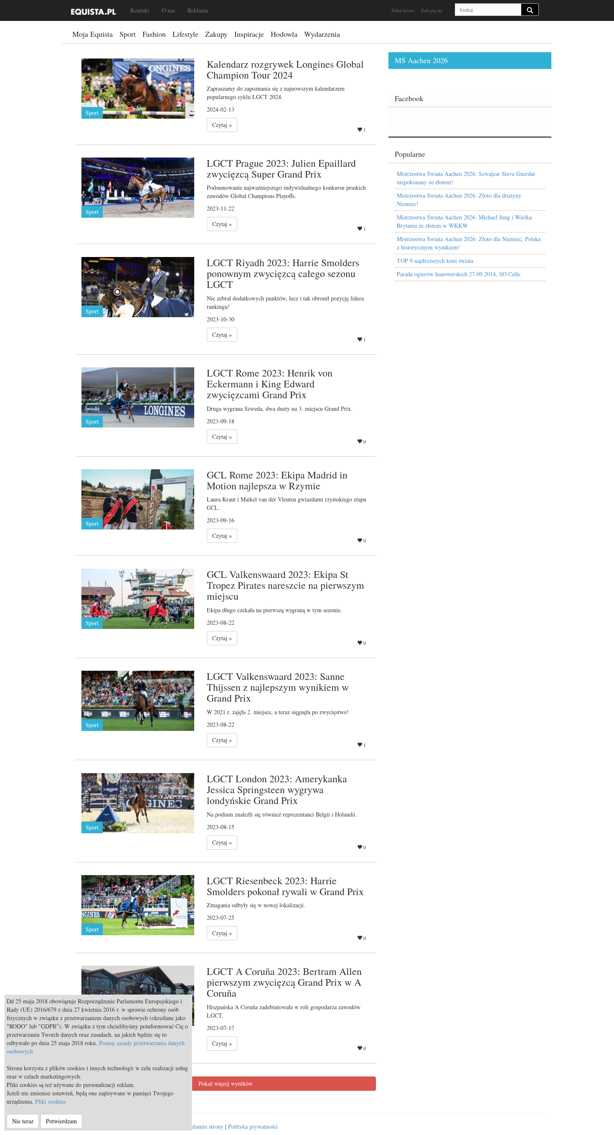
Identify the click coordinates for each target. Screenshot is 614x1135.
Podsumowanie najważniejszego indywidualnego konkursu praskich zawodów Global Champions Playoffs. (286, 191)
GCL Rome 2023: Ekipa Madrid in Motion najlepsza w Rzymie (277, 480)
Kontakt (139, 10)
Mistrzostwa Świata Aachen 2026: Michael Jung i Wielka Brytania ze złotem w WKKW (464, 221)
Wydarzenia (322, 34)
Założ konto (403, 10)
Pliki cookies (50, 1101)
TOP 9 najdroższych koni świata (435, 261)
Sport (127, 34)
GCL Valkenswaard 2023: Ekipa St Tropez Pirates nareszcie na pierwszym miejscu (285, 585)
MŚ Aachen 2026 (421, 60)
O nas (168, 10)
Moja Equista (92, 34)
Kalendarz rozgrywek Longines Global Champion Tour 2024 (285, 69)
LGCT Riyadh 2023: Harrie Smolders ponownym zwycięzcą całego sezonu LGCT (283, 273)
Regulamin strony (202, 1126)
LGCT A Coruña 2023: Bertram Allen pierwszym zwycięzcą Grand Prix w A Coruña (284, 982)
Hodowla (284, 34)
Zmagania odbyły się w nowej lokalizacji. (256, 905)
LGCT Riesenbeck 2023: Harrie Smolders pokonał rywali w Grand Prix (285, 886)
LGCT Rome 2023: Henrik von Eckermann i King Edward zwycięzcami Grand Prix (269, 384)
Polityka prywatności (253, 1126)
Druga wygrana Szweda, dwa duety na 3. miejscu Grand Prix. (280, 408)
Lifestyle (185, 34)
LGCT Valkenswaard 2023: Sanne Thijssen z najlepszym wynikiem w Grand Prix (278, 687)
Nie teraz (22, 1121)
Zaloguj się (431, 10)
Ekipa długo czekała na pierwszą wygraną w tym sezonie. (274, 610)
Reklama (198, 10)
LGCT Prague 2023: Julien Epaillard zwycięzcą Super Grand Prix (281, 168)
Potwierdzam (61, 1121)
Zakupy (216, 34)
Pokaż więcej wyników (225, 1083)
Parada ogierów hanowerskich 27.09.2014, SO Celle (458, 274)
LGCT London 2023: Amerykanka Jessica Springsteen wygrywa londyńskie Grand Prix (277, 789)
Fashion (154, 34)
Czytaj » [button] (222, 125)
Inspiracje (249, 34)
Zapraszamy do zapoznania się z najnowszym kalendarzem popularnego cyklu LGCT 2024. (276, 92)
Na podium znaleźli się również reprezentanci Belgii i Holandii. (282, 814)
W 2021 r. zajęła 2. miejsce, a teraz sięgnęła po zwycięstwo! (278, 712)
